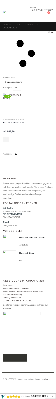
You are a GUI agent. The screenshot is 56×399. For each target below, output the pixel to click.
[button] (6, 7)
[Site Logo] (11, 14)
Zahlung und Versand (12, 298)
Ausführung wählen (6, 139)
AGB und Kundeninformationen (16, 288)
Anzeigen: (7, 87)
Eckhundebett (9, 119)
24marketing (45, 379)
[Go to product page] (9, 241)
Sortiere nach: (9, 77)
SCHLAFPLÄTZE (21, 119)
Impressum (7, 285)
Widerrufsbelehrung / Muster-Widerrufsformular (23, 291)
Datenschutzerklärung (12, 295)
